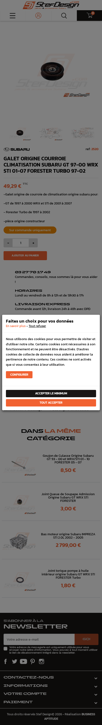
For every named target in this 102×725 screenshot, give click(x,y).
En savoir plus (16, 326)
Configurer (19, 374)
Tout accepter (51, 402)
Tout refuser (37, 326)
